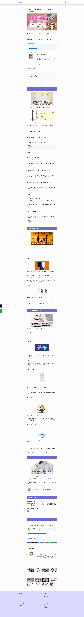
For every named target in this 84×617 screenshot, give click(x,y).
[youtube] (40, 559)
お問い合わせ (45, 607)
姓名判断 (35, 538)
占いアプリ (21, 601)
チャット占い (21, 598)
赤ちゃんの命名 (32, 333)
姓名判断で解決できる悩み (33, 48)
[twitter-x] (37, 559)
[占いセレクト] (25, 2)
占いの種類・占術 (30, 538)
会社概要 (45, 598)
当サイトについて (46, 596)
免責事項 (45, 605)
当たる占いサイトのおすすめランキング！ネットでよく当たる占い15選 (38, 452)
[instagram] (39, 559)
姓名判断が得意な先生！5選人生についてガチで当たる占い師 (37, 533)
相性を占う (31, 332)
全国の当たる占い (21, 607)
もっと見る (42, 81)
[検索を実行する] (65, 2)
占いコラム (21, 612)
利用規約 (45, 601)
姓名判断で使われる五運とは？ (37, 76)
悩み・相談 (21, 605)
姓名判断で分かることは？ (35, 77)
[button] (29, 542)
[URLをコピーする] (54, 542)
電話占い (20, 596)
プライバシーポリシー (47, 603)
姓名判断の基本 (33, 75)
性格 (30, 251)
